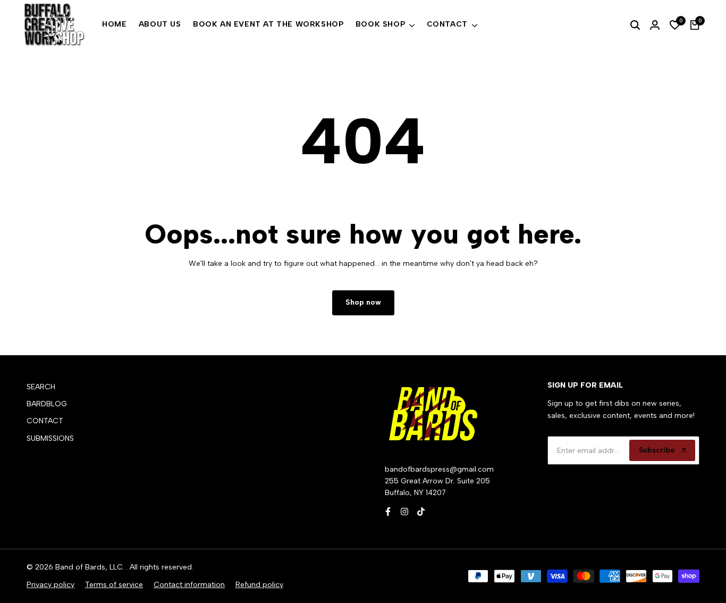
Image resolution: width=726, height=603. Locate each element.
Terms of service (114, 584)
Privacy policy (50, 584)
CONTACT (45, 420)
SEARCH (41, 386)
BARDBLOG (47, 403)
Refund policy (259, 584)
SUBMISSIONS (50, 438)
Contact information (189, 584)
